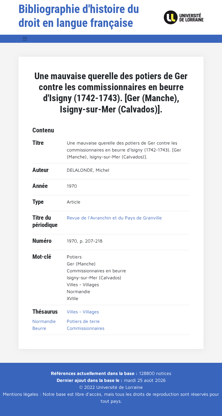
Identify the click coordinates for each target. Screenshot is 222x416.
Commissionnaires (85, 328)
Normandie (44, 321)
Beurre (39, 328)
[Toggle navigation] (24, 39)
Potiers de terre (83, 321)
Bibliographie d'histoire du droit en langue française (78, 16)
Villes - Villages (83, 311)
